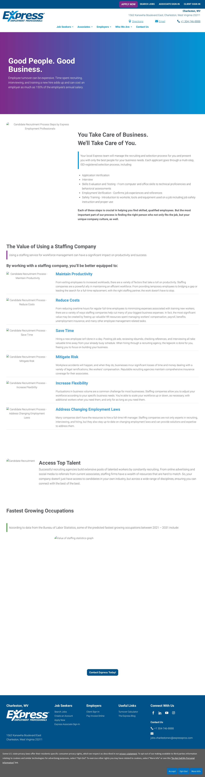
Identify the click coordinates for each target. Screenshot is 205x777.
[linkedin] (160, 713)
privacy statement (128, 753)
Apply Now (128, 4)
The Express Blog (127, 716)
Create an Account (63, 716)
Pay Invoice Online (95, 716)
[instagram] (173, 713)
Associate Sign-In (169, 4)
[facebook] (153, 713)
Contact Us (142, 26)
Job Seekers (64, 26)
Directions (137, 21)
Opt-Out (184, 771)
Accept (172, 771)
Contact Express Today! (102, 672)
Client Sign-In (192, 4)
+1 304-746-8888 (190, 21)
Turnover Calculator (128, 711)
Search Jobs (147, 4)
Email (162, 21)
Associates (84, 26)
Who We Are (122, 26)
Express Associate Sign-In (67, 724)
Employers (103, 26)
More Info (196, 771)
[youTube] (166, 713)
